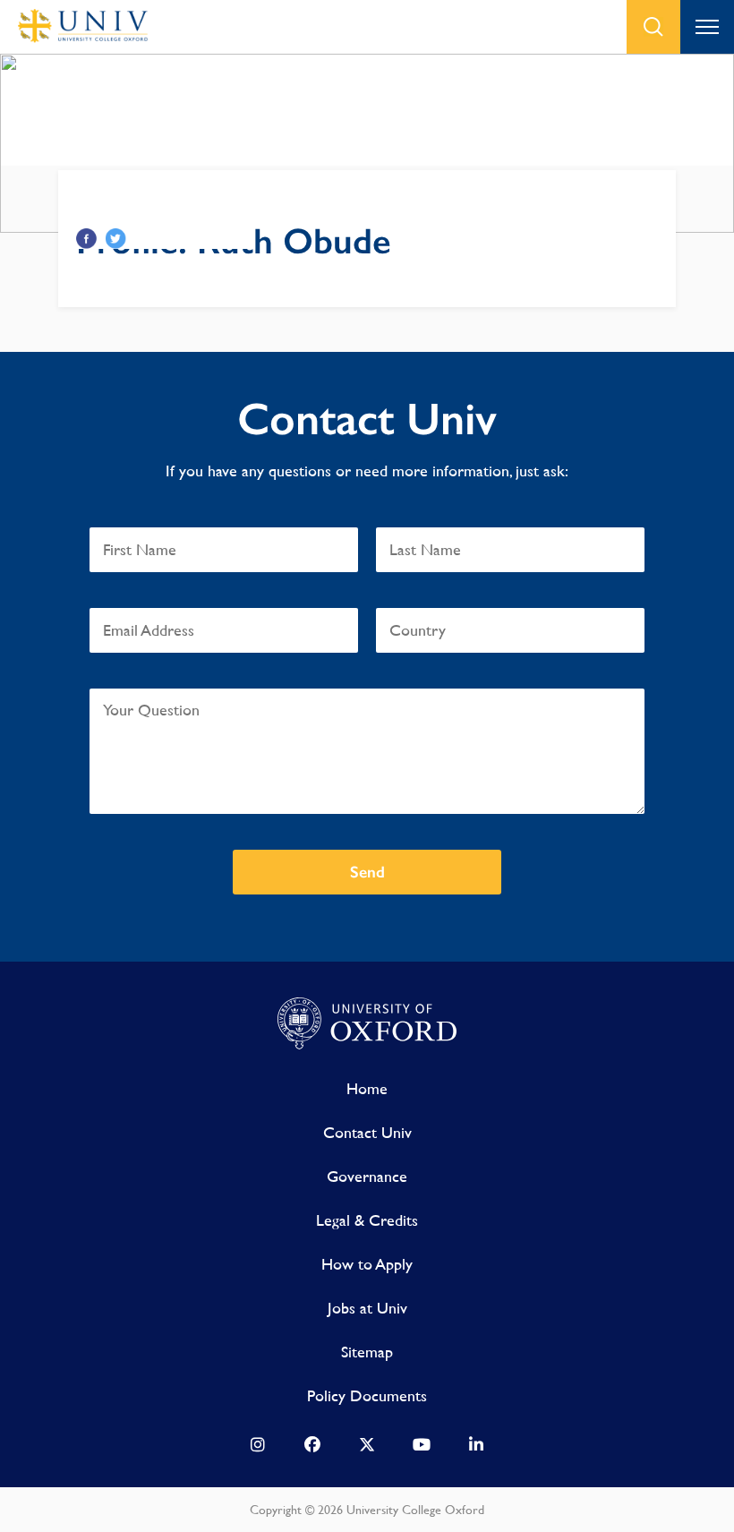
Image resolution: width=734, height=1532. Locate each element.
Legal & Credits (367, 1220)
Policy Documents (367, 1395)
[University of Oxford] (367, 1024)
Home (367, 1088)
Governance (367, 1176)
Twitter (116, 238)
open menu (707, 27)
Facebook (86, 238)
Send (367, 872)
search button (653, 27)
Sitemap (367, 1351)
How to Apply (367, 1263)
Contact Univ (367, 1132)
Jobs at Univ (367, 1307)
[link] (257, 1448)
